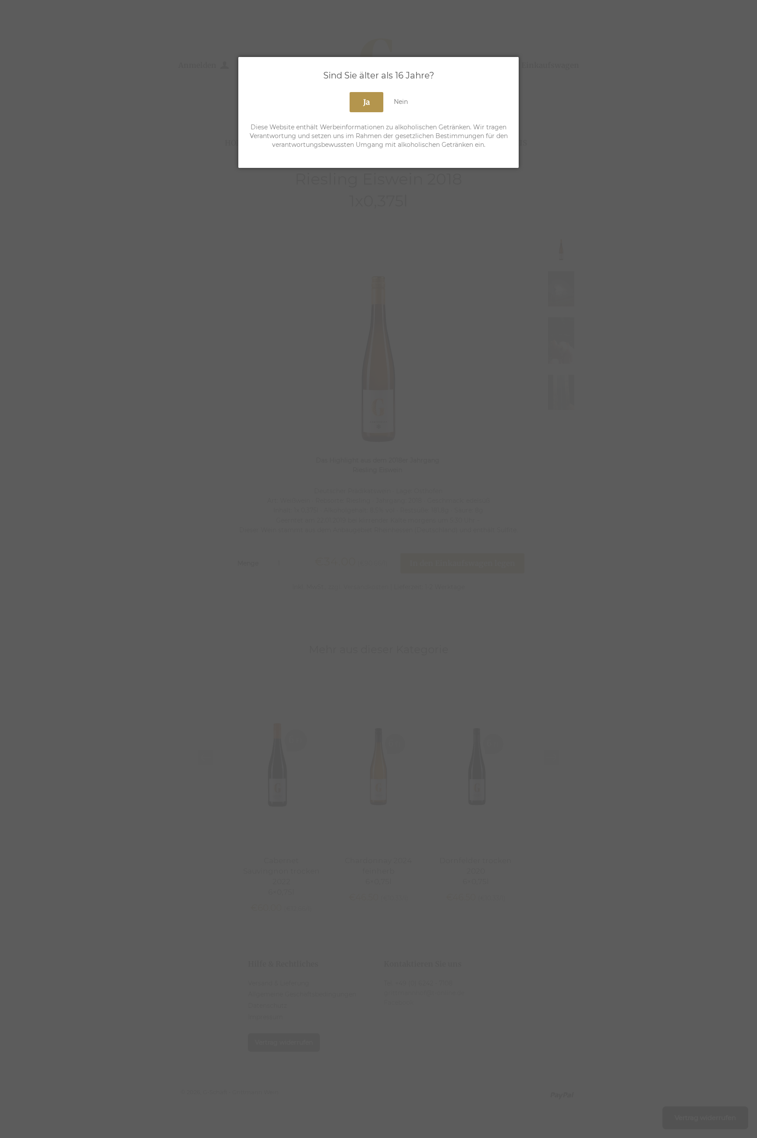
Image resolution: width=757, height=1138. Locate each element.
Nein (401, 102)
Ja (366, 102)
